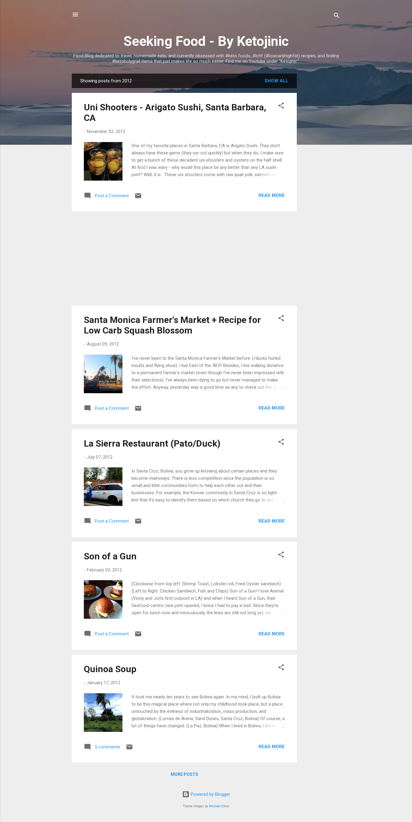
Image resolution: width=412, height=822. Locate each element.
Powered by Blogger (209, 794)
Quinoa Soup (110, 669)
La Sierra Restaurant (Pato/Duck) (152, 443)
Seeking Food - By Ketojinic (206, 41)
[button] (281, 106)
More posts (184, 774)
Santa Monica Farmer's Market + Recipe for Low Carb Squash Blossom (172, 325)
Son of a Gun (110, 556)
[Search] (336, 16)
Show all (276, 81)
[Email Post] (138, 198)
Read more (271, 195)
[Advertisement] (321, 164)
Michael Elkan (219, 806)
